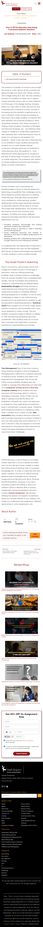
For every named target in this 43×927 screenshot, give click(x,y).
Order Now (16, 8)
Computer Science (7, 868)
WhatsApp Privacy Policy (29, 825)
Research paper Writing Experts (12, 844)
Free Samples (6, 818)
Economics (5, 856)
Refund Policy (25, 806)
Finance (4, 873)
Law (3, 863)
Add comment (34, 535)
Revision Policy (25, 809)
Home (3, 804)
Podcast (23, 823)
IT (2, 865)
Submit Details (21, 753)
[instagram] (2, 786)
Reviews (23, 818)
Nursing (4, 861)
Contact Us (5, 813)
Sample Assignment (17, 493)
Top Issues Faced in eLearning (16, 79)
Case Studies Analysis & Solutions (12, 842)
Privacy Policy (25, 804)
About (3, 806)
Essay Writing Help (7, 839)
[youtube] (7, 786)
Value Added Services (28, 820)
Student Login (26, 8)
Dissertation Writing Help (9, 832)
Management (6, 858)
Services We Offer (7, 811)
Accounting (5, 854)
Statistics (4, 875)
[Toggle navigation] (39, 3)
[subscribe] (40, 795)
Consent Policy (25, 813)
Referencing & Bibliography (10, 846)
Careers (4, 816)
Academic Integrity (8, 825)
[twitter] (5, 786)
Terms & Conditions (28, 740)
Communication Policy (28, 816)
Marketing (5, 870)
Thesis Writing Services (9, 835)
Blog (3, 820)
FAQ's (3, 823)
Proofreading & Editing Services (11, 837)
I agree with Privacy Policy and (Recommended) (19, 741)
